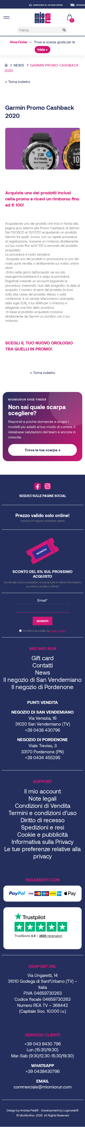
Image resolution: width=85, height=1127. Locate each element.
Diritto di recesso (43, 819)
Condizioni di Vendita (42, 805)
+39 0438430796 (43, 1071)
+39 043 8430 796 (42, 1043)
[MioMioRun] (42, 17)
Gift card (43, 657)
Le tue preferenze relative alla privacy (42, 852)
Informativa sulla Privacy (43, 841)
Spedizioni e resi (42, 827)
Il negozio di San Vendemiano (42, 679)
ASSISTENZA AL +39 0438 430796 (43, 5)
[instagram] (47, 486)
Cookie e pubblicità (42, 834)
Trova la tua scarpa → (43, 450)
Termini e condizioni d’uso (42, 812)
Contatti (42, 665)
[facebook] (37, 486)
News (19, 65)
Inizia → (42, 49)
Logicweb (69, 1110)
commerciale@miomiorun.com (43, 1086)
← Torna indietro (17, 81)
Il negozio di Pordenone (42, 686)
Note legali (42, 798)
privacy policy (58, 630)
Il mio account (42, 791)
